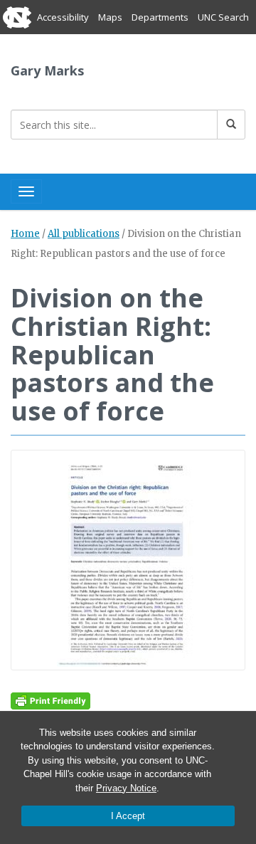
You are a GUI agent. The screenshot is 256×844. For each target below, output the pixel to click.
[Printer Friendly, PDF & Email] (50, 700)
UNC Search (223, 17)
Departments (160, 17)
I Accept (128, 816)
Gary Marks (47, 70)
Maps (110, 17)
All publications (83, 234)
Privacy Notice (126, 788)
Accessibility (63, 17)
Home (25, 234)
